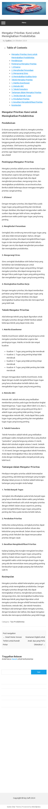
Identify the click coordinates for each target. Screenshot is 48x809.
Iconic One (11, 807)
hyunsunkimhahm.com (11, 770)
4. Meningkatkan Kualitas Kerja (24, 76)
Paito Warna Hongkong (10, 789)
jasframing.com (9, 744)
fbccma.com (7, 723)
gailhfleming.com (9, 765)
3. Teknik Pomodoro (19, 89)
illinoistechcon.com (10, 775)
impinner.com (8, 741)
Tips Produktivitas (17, 622)
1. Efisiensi (15, 67)
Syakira (8, 41)
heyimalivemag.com (10, 767)
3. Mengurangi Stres (19, 73)
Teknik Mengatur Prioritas (22, 80)
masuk (14, 659)
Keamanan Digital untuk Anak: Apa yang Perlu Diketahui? (35, 641)
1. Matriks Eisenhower (20, 83)
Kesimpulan (16, 105)
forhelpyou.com (9, 762)
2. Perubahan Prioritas (20, 99)
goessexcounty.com (11, 729)
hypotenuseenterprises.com (14, 736)
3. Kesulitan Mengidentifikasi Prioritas (27, 102)
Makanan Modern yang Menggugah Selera (17, 698)
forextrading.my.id (10, 754)
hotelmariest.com (10, 734)
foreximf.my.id (8, 746)
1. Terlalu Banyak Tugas (21, 96)
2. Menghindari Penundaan (22, 70)
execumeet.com (9, 721)
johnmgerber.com (10, 782)
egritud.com (7, 759)
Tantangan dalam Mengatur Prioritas (26, 92)
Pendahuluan (16, 61)
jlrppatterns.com (9, 780)
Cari (2, 668)
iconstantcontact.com (11, 739)
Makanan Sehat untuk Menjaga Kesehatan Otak (19, 686)
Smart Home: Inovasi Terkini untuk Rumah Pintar (12, 641)
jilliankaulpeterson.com (12, 777)
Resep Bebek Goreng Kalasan (12, 682)
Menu (24, 23)
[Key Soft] (24, 14)
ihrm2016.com (8, 772)
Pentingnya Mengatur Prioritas (24, 64)
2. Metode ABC (17, 86)
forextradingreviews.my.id (13, 752)
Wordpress (36, 807)
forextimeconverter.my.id (13, 757)
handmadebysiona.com (12, 731)
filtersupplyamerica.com (12, 726)
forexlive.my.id (9, 749)
